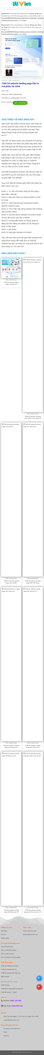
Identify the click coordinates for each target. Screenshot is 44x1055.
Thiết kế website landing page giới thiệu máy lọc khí (32, 911)
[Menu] (3, 3)
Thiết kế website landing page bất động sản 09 (11, 911)
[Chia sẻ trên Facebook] (3, 107)
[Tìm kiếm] (41, 3)
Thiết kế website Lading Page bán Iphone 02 (32, 746)
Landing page (14, 98)
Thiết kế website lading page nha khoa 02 (11, 283)
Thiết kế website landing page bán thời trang (33, 582)
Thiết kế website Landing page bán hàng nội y (11, 746)
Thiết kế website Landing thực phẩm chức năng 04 (33, 417)
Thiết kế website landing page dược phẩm (11, 582)
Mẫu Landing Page (14, 80)
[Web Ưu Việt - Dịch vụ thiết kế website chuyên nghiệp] (22, 3)
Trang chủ (4, 80)
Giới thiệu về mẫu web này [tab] (18, 119)
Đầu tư (7, 98)
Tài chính (23, 98)
